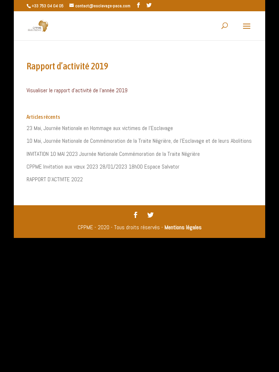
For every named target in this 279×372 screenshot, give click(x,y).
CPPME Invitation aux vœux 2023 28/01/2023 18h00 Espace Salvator (103, 166)
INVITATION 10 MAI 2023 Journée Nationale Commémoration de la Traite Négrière (113, 154)
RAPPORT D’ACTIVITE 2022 (55, 179)
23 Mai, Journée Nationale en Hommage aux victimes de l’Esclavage (100, 128)
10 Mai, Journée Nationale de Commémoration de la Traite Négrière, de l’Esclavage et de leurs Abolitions (139, 141)
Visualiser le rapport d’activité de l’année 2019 (77, 90)
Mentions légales (183, 227)
